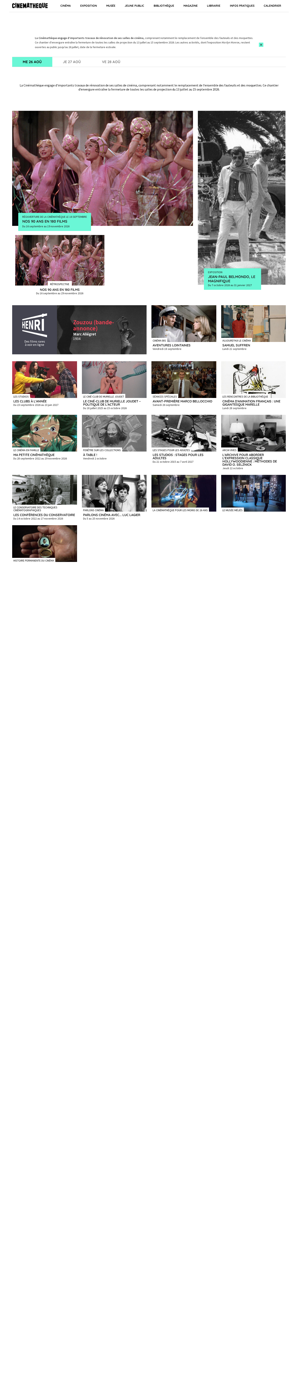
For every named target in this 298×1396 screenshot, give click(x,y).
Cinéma (65, 6)
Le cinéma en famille (26, 450)
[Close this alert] (261, 45)
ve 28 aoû (111, 61)
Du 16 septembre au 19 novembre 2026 (46, 226)
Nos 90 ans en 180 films (44, 221)
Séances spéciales (165, 396)
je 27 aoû (72, 61)
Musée (110, 6)
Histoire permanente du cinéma (33, 560)
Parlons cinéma (93, 510)
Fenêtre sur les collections (102, 450)
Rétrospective (59, 284)
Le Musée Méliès (232, 510)
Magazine (190, 6)
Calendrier (272, 6)
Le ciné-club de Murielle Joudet (103, 396)
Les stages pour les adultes (171, 450)
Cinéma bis (159, 340)
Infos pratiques (242, 6)
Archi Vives (229, 450)
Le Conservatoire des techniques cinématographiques (35, 509)
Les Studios (21, 396)
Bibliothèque (164, 6)
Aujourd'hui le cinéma (236, 340)
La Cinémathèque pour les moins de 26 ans (180, 510)
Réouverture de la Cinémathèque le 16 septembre (54, 216)
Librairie (213, 6)
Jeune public (134, 6)
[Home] (30, 6)
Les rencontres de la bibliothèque (245, 396)
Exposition (88, 6)
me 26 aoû (32, 61)
